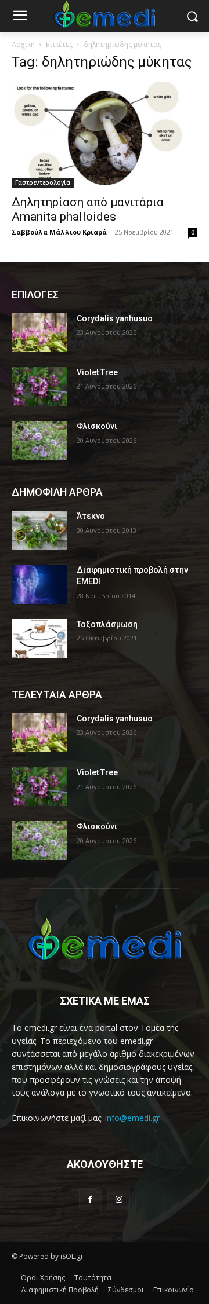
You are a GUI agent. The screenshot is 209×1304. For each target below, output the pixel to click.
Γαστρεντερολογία (42, 182)
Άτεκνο (91, 516)
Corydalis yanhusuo (115, 318)
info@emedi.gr (132, 1117)
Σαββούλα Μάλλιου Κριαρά (59, 232)
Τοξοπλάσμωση (107, 624)
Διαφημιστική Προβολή (60, 1290)
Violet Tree (97, 372)
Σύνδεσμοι (126, 1290)
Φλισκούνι (97, 426)
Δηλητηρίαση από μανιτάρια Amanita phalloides (88, 209)
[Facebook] (90, 1199)
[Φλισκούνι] (39, 440)
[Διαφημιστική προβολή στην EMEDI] (39, 584)
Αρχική (23, 44)
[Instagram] (118, 1199)
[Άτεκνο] (39, 530)
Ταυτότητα (92, 1278)
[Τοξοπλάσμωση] (39, 638)
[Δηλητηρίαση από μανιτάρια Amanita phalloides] (104, 135)
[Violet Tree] (39, 386)
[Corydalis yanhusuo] (39, 332)
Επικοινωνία (173, 1290)
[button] (192, 16)
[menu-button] (19, 16)
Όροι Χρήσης (43, 1278)
